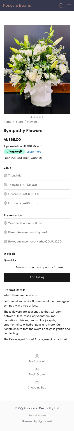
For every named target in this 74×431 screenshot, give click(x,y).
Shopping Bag (37, 387)
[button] (17, 5)
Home (7, 122)
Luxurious (23, 203)
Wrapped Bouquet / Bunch (25, 223)
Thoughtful (15, 175)
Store (19, 122)
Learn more (34, 152)
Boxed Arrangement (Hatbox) (35, 241)
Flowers (32, 122)
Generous (23, 194)
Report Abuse (37, 415)
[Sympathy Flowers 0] (37, 69)
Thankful (22, 185)
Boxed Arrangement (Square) (27, 232)
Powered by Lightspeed (37, 421)
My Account (37, 361)
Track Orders (37, 374)
